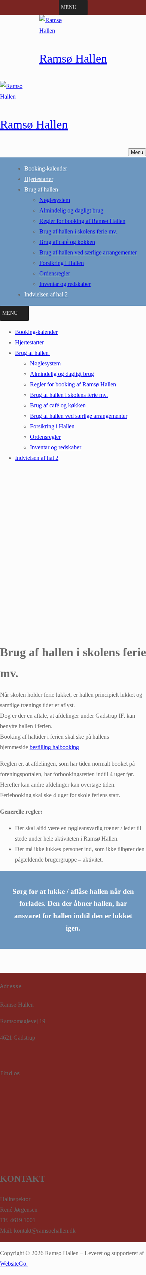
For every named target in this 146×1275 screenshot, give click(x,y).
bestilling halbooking (54, 747)
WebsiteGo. (14, 1263)
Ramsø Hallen (73, 58)
